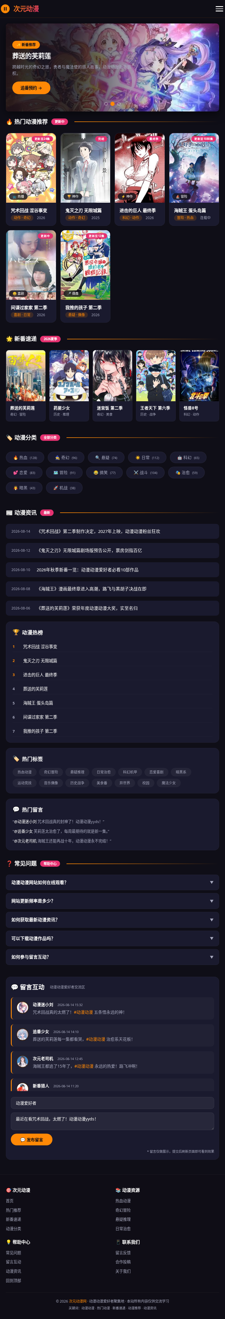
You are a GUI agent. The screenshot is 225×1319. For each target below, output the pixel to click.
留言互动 (13, 1261)
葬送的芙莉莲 (35, 689)
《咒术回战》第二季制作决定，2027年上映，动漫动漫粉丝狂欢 (98, 531)
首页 (9, 1200)
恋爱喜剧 (156, 772)
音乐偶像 (51, 782)
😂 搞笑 (104, 472)
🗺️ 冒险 (64, 472)
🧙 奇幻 (66, 457)
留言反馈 (123, 1252)
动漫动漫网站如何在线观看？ (112, 882)
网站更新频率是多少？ (112, 901)
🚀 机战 (64, 487)
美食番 (102, 782)
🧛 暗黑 (24, 487)
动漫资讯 (13, 1271)
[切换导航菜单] (219, 8)
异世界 (125, 782)
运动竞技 (25, 782)
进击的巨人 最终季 (40, 675)
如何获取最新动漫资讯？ (112, 919)
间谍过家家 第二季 (40, 717)
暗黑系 (181, 772)
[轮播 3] (119, 104)
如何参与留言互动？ (112, 957)
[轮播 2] (112, 104)
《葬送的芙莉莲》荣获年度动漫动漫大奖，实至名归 (87, 608)
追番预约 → (31, 88)
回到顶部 (13, 1280)
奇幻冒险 (51, 772)
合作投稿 (123, 1261)
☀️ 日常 (147, 457)
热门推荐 (13, 1210)
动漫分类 (13, 1228)
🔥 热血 (25, 457)
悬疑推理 (77, 772)
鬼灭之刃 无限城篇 (40, 660)
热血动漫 (25, 772)
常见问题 (13, 1252)
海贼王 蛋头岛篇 (38, 703)
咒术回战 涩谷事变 (40, 646)
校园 (145, 782)
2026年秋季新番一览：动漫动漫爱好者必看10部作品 (88, 570)
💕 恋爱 (24, 472)
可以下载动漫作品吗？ (112, 938)
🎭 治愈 (186, 472)
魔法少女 (169, 782)
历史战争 (77, 782)
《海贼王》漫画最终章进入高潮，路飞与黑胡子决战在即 (91, 589)
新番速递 (13, 1219)
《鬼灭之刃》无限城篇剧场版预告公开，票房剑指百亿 (89, 550)
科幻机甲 (130, 772)
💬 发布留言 (31, 1139)
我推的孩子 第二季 (40, 731)
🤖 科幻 (188, 457)
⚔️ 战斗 (145, 472)
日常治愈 (104, 772)
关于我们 (123, 1271)
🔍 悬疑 (106, 457)
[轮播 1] (106, 104)
